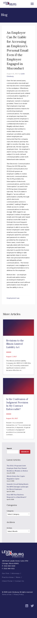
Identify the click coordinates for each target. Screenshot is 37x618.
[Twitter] (32, 606)
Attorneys (16, 573)
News (18, 577)
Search (9, 448)
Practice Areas (8, 577)
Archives (9, 528)
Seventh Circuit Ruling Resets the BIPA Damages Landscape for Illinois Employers (17, 486)
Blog (4, 15)
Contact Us (19, 581)
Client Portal (7, 581)
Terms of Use (6, 594)
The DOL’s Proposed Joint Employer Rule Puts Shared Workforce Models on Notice (17, 468)
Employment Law (13, 298)
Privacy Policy (19, 594)
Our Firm (5, 573)
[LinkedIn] (27, 606)
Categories (10, 511)
